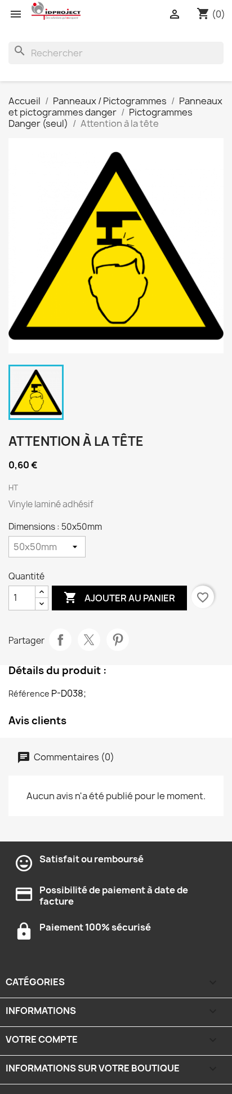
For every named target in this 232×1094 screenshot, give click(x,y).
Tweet (89, 639)
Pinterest (117, 639)
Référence (29, 693)
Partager (60, 639)
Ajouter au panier (119, 597)
